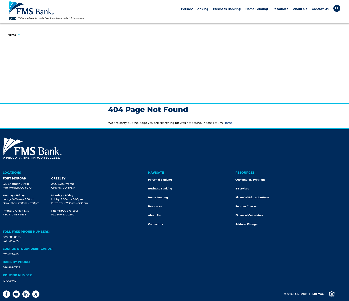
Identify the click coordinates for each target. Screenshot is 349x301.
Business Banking (227, 9)
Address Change (246, 224)
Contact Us (320, 9)
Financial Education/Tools (252, 197)
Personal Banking (194, 9)
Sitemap (318, 294)
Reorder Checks (245, 206)
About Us (300, 9)
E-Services (242, 188)
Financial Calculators (249, 215)
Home (12, 35)
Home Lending (256, 9)
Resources (280, 9)
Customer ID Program (250, 179)
